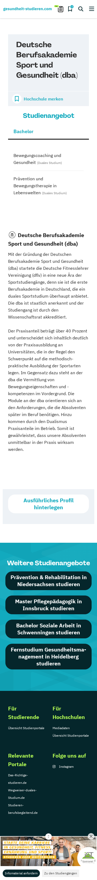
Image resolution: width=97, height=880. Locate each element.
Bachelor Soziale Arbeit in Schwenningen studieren (48, 629)
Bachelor (23, 131)
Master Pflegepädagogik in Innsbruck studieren (48, 605)
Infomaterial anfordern (21, 873)
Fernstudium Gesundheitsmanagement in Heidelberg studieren (48, 656)
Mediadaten (61, 728)
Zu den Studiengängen (60, 873)
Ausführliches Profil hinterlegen (48, 504)
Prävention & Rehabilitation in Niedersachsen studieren (49, 581)
